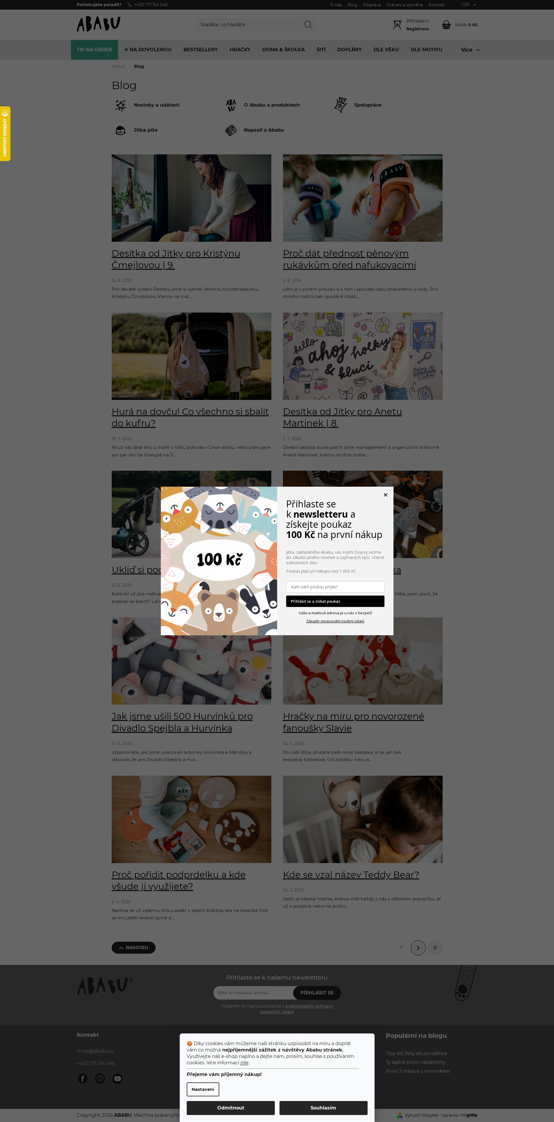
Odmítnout (230, 1108)
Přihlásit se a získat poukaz (315, 601)
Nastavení (203, 1089)
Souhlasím (323, 1108)
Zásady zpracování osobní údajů (335, 621)
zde (244, 1062)
